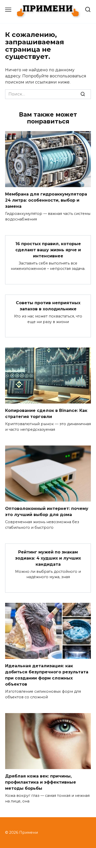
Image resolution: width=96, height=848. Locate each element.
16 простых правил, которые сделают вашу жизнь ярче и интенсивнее (48, 249)
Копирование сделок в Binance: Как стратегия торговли (46, 413)
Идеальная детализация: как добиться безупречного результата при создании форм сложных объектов (46, 675)
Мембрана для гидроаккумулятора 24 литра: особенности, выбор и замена (46, 200)
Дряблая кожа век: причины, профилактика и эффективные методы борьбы (40, 782)
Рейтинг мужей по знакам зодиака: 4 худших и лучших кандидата (48, 557)
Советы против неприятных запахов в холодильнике (48, 305)
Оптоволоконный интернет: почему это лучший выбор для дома (46, 511)
